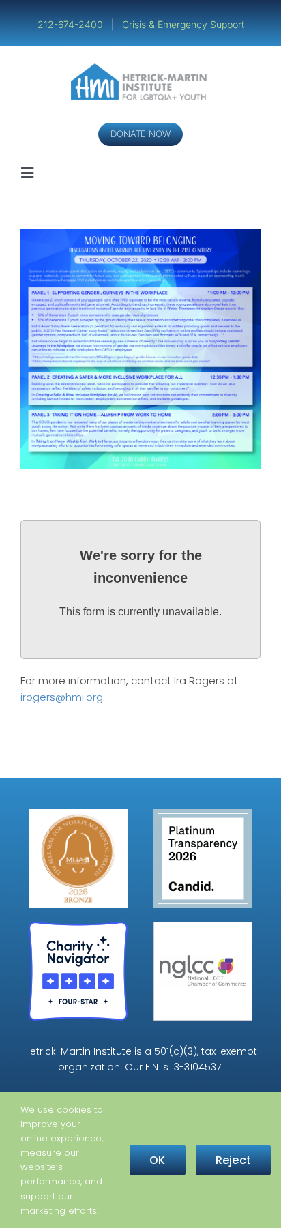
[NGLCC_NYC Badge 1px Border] (202, 927)
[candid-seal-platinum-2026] (202, 814)
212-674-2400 (72, 24)
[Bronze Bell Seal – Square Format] (78, 814)
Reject (233, 1160)
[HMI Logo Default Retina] (141, 68)
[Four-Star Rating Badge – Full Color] (78, 927)
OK (157, 1160)
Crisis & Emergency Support (183, 24)
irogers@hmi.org (61, 697)
